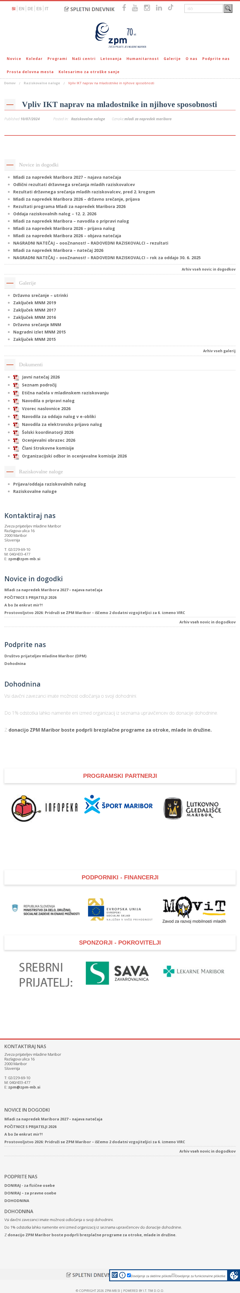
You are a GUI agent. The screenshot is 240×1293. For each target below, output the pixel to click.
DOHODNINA (16, 1200)
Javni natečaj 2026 (41, 377)
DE (30, 8)
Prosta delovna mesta (30, 71)
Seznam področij (39, 385)
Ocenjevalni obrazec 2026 (48, 440)
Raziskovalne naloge (42, 83)
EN (21, 8)
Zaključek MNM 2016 (34, 317)
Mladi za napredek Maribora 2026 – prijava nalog (64, 228)
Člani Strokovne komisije (48, 448)
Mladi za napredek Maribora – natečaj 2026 (58, 250)
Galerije (172, 58)
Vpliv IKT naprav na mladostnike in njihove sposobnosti (119, 104)
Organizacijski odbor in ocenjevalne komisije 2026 (74, 456)
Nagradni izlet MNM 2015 (39, 332)
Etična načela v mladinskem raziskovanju (65, 393)
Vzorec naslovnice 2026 (46, 408)
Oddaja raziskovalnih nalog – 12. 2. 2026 (54, 213)
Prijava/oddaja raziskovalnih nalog (49, 484)
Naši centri (84, 58)
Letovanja (111, 58)
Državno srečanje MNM (37, 324)
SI (14, 8)
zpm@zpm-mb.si (24, 558)
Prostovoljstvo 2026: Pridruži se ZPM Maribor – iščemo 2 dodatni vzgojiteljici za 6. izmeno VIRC (94, 612)
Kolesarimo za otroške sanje (89, 71)
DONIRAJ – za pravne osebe (30, 1193)
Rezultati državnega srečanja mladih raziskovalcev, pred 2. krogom (84, 192)
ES (39, 8)
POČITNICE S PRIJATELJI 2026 (30, 597)
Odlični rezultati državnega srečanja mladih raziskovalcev (74, 184)
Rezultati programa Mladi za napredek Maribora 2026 (69, 206)
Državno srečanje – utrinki (40, 295)
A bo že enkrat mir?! (23, 605)
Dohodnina (15, 663)
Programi (57, 58)
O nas (192, 58)
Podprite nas (216, 58)
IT (47, 8)
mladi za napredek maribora (148, 118)
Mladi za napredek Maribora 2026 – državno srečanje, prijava (76, 199)
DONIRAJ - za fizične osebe (29, 1185)
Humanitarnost (142, 58)
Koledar (34, 58)
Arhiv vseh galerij (219, 350)
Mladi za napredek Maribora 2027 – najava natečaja (67, 177)
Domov (10, 83)
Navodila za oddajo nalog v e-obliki (59, 416)
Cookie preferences (234, 1275)
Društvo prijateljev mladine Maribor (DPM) (45, 655)
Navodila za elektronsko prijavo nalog (62, 424)
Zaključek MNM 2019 (34, 302)
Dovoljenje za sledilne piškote (151, 1276)
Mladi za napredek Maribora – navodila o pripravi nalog (71, 221)
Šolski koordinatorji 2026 (47, 432)
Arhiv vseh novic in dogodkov (209, 269)
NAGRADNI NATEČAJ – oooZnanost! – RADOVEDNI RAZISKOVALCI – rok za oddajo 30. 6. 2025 (107, 257)
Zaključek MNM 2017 (34, 310)
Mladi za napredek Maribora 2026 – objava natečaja (67, 235)
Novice (14, 58)
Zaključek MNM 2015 (34, 339)
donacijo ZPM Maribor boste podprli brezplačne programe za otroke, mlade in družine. (110, 730)
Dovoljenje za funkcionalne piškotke (200, 1276)
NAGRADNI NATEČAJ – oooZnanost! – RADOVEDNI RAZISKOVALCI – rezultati (90, 243)
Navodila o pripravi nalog (48, 400)
